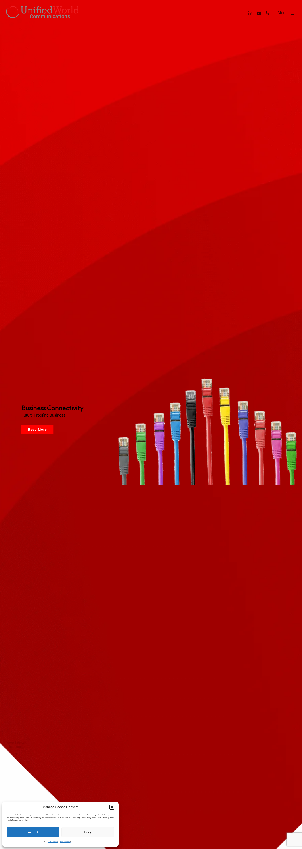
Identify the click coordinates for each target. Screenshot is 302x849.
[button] (112, 807)
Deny (88, 832)
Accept (33, 832)
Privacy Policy (65, 842)
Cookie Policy (53, 842)
